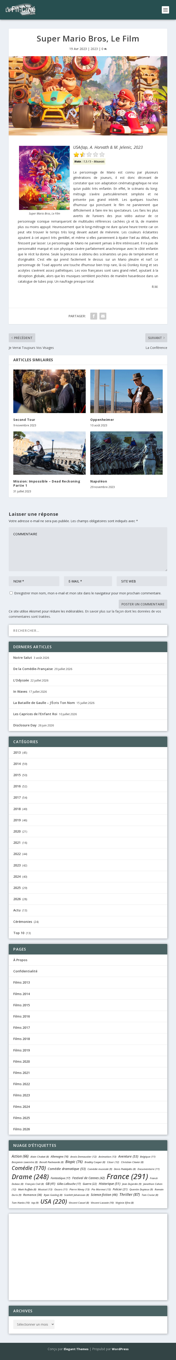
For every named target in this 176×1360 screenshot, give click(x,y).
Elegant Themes (76, 1349)
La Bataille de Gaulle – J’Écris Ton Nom (44, 703)
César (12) (113, 1162)
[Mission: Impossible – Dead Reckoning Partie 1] (49, 453)
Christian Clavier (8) (132, 1162)
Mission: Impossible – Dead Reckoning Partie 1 (46, 483)
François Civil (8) (34, 1184)
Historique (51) (109, 1183)
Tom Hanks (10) (21, 1202)
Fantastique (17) (60, 1178)
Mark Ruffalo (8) (27, 1189)
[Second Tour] (49, 391)
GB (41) (50, 1184)
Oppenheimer (102, 419)
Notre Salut (22, 657)
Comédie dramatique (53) (67, 1169)
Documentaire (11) (149, 1169)
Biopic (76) (74, 1161)
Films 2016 (21, 1016)
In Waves (20, 691)
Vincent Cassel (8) (79, 1202)
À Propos (20, 960)
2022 (17, 854)
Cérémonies (22, 921)
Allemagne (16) (60, 1156)
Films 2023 (21, 1095)
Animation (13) (107, 1156)
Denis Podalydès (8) (125, 1169)
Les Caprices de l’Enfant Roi (35, 714)
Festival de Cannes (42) (88, 1178)
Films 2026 (21, 1129)
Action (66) (20, 1156)
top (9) (34, 1202)
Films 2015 (21, 1005)
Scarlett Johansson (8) (76, 1195)
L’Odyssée (21, 680)
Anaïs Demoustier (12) (83, 1156)
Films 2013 (21, 982)
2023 (94, 49)
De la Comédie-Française (33, 669)
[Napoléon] (126, 453)
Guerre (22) (90, 1184)
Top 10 (18, 933)
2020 (17, 831)
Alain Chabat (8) (39, 1156)
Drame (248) (30, 1176)
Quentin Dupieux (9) (141, 1189)
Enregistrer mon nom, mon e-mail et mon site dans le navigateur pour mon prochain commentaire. (87, 593)
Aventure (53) (128, 1156)
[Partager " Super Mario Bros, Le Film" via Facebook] (93, 316)
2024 (17, 876)
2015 (17, 775)
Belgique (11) (148, 1156)
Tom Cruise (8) (150, 1195)
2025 (17, 888)
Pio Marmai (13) (101, 1189)
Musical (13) (45, 1189)
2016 (17, 786)
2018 (17, 809)
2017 (17, 797)
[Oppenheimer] (126, 391)
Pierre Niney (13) (79, 1189)
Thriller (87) (129, 1194)
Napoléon (98, 481)
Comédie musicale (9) (100, 1169)
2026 (17, 899)
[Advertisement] (88, 1256)
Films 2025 (21, 1118)
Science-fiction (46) (104, 1194)
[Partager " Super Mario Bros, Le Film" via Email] (102, 316)
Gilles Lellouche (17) (69, 1184)
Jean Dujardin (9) (131, 1184)
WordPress (120, 1349)
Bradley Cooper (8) (95, 1162)
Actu (17, 910)
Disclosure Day (25, 725)
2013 (17, 752)
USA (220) (53, 1201)
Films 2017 (21, 1027)
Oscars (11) (61, 1189)
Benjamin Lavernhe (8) (25, 1162)
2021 (17, 842)
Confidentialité (25, 971)
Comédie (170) (29, 1168)
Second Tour (24, 419)
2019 (17, 820)
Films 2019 (21, 1050)
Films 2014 (21, 994)
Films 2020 (21, 1061)
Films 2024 (21, 1106)
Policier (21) (120, 1189)
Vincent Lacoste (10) (102, 1202)
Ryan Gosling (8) (53, 1195)
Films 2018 (21, 1039)
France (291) (127, 1176)
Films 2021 (21, 1072)
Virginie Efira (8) (125, 1202)
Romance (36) (32, 1195)
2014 (17, 763)
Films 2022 (21, 1084)
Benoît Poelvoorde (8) (51, 1162)
